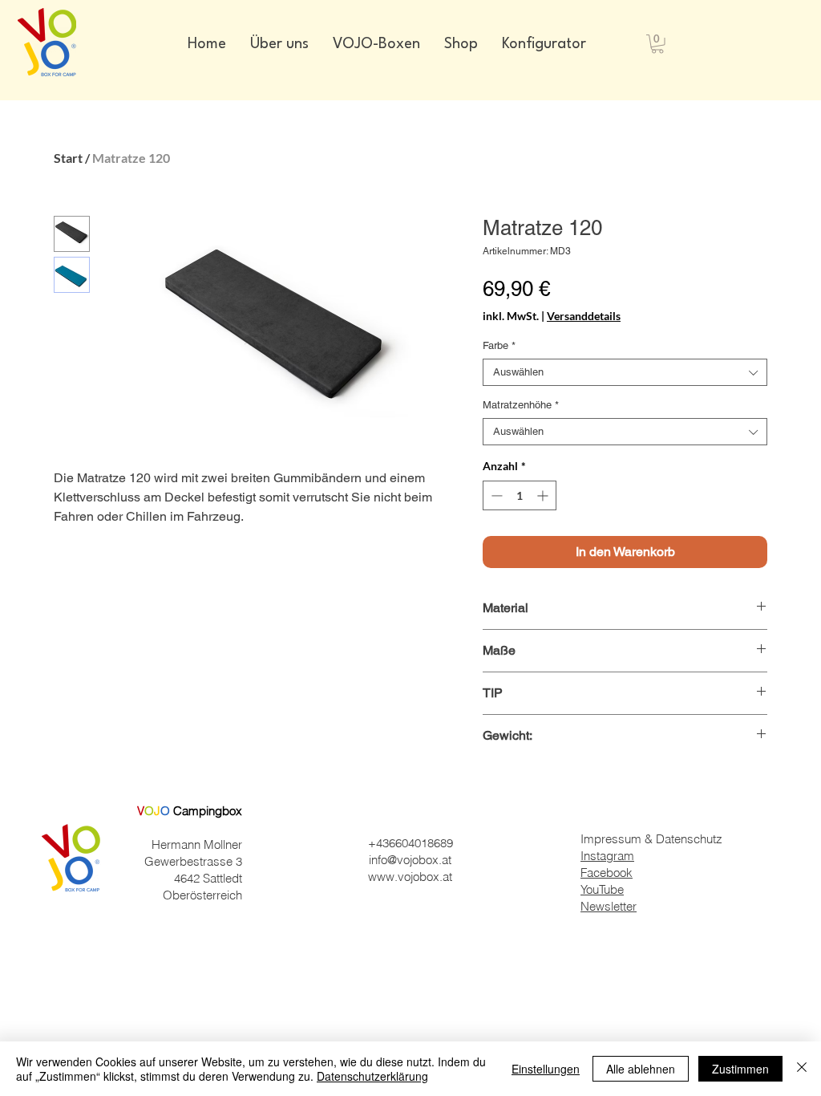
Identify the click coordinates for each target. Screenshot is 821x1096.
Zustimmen (740, 1069)
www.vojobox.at (410, 876)
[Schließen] (801, 1068)
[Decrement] (495, 495)
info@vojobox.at (410, 859)
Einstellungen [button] (546, 1069)
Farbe (499, 345)
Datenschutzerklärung (372, 1076)
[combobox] (625, 372)
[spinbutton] (519, 495)
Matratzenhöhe (521, 405)
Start (68, 157)
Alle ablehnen (640, 1069)
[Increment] (544, 495)
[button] (657, 44)
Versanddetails (584, 316)
